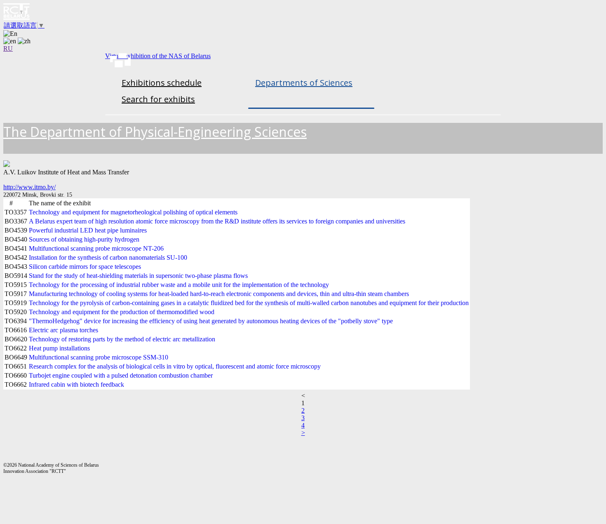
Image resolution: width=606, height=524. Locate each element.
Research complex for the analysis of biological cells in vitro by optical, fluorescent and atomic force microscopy (175, 366)
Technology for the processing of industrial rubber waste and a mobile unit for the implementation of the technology (179, 284)
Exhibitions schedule (162, 82)
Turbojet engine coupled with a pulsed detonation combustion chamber (121, 375)
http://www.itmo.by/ (29, 186)
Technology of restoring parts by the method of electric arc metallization (122, 339)
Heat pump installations (59, 348)
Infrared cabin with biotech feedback (76, 384)
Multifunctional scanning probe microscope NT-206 (96, 248)
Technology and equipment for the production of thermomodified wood (121, 311)
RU (8, 48)
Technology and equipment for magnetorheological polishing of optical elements (133, 212)
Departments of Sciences (303, 82)
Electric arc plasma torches (63, 330)
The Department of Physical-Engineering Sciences (155, 132)
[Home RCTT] (303, 12)
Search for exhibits (158, 99)
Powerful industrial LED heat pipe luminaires (88, 230)
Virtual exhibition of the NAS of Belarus (158, 55)
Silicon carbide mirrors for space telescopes (85, 266)
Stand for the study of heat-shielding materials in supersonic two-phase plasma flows (138, 275)
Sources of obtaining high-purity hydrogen (84, 239)
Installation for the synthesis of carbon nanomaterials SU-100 (108, 257)
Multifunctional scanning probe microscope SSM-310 (98, 357)
